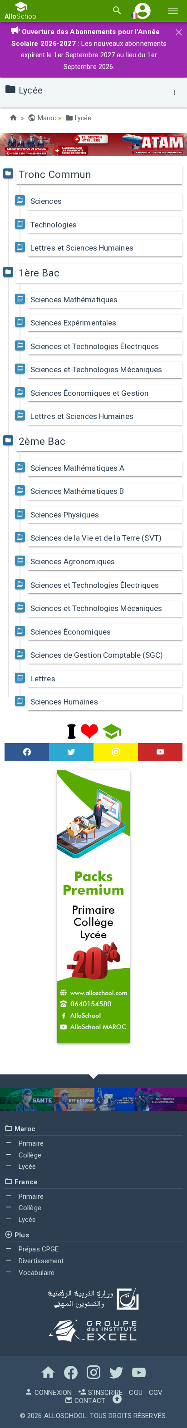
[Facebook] (27, 752)
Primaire (30, 1143)
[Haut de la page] (117, 1401)
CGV (155, 1393)
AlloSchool (65, 1416)
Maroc (46, 118)
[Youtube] (160, 752)
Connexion (52, 1393)
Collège (29, 1155)
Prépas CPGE (38, 1249)
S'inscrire (104, 1393)
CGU (135, 1393)
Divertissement (40, 1261)
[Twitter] (71, 752)
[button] (142, 10)
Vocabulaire (35, 1273)
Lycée (82, 118)
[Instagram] (116, 752)
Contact (89, 1401)
